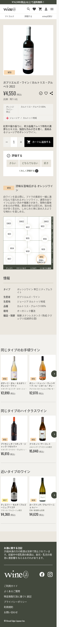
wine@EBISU (47, 16)
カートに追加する (41, 142)
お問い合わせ (11, 612)
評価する (28, 16)
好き (46, 163)
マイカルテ (9, 16)
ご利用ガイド (11, 586)
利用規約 (8, 607)
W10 (9, 72)
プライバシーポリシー (15, 602)
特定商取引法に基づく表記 (17, 596)
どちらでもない (30, 163)
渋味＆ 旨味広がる (41, 259)
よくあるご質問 (12, 591)
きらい (12, 163)
